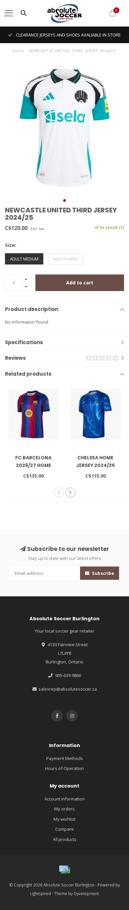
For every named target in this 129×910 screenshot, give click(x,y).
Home (18, 50)
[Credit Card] (64, 869)
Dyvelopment (86, 893)
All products (64, 839)
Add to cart (79, 282)
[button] (64, 200)
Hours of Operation (64, 768)
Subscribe (102, 573)
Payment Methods (64, 758)
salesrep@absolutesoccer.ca (67, 689)
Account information (64, 799)
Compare (64, 829)
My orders (64, 809)
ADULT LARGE (65, 259)
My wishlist (64, 819)
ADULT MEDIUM (24, 259)
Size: (10, 245)
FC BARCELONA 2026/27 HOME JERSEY (33, 465)
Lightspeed (40, 893)
